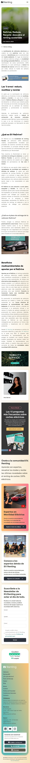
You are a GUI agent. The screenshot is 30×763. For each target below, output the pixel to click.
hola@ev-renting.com (16, 742)
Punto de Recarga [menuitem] (8, 678)
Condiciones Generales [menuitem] (9, 693)
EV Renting (9, 329)
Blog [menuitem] (4, 683)
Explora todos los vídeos (13, 527)
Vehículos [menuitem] (6, 672)
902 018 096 (16, 746)
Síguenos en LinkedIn (13, 578)
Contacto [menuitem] (6, 695)
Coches (6, 28)
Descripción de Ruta (10, 714)
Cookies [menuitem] (5, 688)
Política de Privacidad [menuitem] (9, 691)
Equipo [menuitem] (5, 681)
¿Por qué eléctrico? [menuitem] (8, 676)
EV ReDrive (25, 331)
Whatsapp (16, 750)
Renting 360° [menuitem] (6, 674)
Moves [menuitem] (5, 686)
